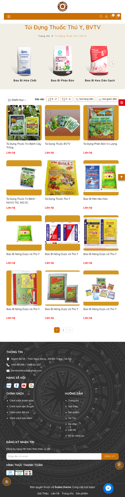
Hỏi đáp (72, 424)
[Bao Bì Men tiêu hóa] (101, 178)
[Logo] (62, 6)
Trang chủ (73, 400)
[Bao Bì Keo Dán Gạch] (100, 63)
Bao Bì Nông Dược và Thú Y (23, 254)
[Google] (31, 385)
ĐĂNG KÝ (110, 456)
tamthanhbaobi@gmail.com (26, 370)
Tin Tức (72, 418)
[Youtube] (24, 385)
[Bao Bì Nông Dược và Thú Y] (24, 233)
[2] (70, 330)
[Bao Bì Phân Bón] (62, 63)
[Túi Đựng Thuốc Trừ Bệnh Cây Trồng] (24, 122)
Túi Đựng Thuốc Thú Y (57, 198)
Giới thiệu (73, 406)
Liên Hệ (72, 429)
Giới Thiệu (43, 493)
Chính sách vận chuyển (22, 406)
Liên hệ (55, 493)
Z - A (67, 99)
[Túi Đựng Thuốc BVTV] (62, 122)
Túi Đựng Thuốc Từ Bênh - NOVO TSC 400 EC (21, 200)
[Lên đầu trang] (118, 477)
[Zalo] (9, 385)
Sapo (92, 487)
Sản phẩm (73, 412)
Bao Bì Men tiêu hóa (95, 198)
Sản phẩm (82, 493)
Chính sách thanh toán (22, 400)
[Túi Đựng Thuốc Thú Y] (62, 178)
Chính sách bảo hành (21, 418)
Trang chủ (68, 493)
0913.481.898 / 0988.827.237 (26, 364)
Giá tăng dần (86, 99)
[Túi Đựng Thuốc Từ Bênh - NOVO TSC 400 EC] (24, 178)
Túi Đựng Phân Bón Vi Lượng (100, 143)
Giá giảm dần (109, 99)
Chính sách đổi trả (19, 412)
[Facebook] (16, 385)
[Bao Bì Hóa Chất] (25, 63)
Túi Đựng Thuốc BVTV (57, 143)
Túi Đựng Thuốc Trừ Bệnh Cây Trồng (23, 145)
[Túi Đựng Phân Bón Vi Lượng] (101, 122)
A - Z (54, 99)
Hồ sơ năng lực (76, 435)
